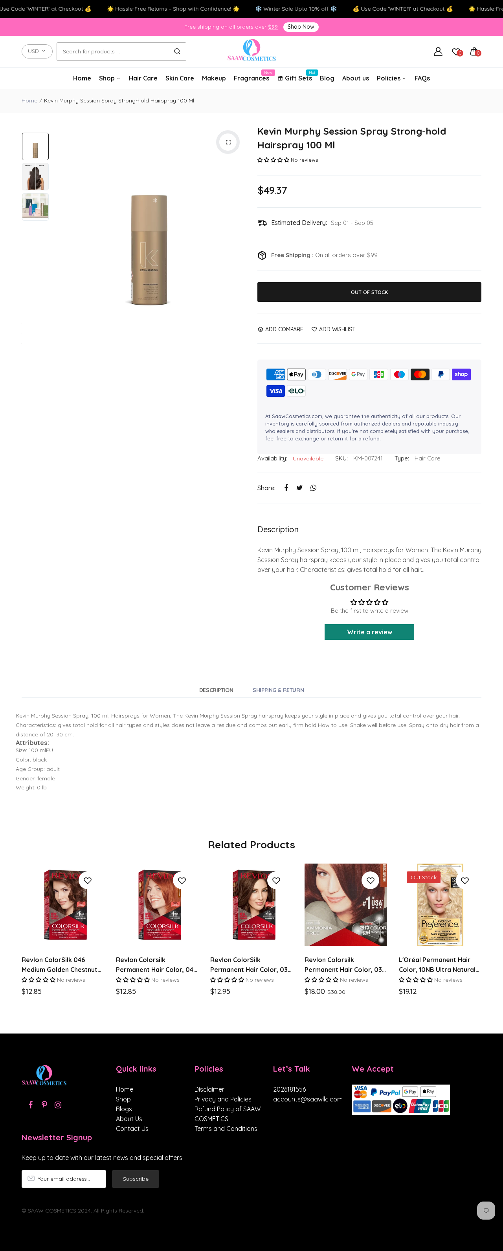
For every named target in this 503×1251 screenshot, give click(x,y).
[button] (273, 160)
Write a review (369, 632)
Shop (107, 78)
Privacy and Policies (223, 1099)
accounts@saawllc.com (306, 1099)
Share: (266, 488)
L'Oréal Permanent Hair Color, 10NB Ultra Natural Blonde (437, 965)
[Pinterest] (44, 1105)
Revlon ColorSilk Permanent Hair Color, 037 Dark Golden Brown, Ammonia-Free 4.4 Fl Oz (251, 965)
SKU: (341, 458)
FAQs (422, 78)
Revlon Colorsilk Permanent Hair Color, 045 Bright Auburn (156, 965)
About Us (129, 1119)
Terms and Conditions (226, 1128)
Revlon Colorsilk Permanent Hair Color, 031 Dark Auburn (344, 965)
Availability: (272, 458)
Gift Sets (298, 76)
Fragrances (251, 76)
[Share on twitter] (300, 488)
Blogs (124, 1109)
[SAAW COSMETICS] (251, 51)
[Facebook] (30, 1105)
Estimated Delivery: (299, 222)
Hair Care (143, 78)
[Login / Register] (438, 51)
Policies (389, 78)
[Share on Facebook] (286, 488)
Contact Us (132, 1128)
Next (238, 220)
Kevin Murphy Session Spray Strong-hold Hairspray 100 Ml (351, 138)
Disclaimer (209, 1089)
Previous (61, 220)
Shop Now (301, 26)
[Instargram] (58, 1105)
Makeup (214, 78)
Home (82, 78)
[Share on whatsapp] (313, 488)
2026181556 (289, 1089)
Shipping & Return (278, 690)
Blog (327, 78)
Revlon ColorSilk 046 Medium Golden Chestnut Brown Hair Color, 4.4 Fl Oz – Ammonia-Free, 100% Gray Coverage (62, 965)
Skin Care (179, 78)
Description (216, 690)
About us (355, 78)
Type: (402, 458)
